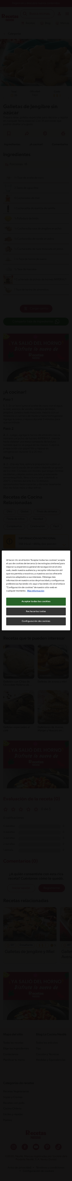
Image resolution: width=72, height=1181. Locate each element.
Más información (35, 591)
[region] (36, 590)
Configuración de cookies (36, 621)
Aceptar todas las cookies (36, 601)
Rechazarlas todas (36, 611)
